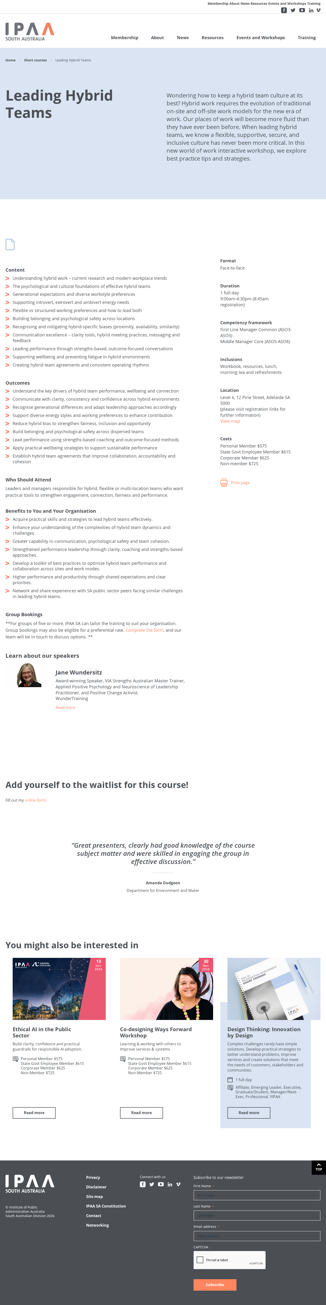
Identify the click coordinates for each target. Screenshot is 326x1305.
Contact (93, 1215)
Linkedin (311, 10)
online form (35, 800)
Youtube (302, 10)
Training (314, 3)
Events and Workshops (287, 3)
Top (318, 1169)
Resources (259, 3)
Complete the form (144, 630)
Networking (97, 1225)
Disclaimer (96, 1187)
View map (230, 421)
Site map (94, 1196)
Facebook (284, 10)
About (234, 3)
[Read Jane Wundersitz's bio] (121, 707)
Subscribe (215, 1284)
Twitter (293, 10)
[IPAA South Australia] (29, 32)
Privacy (93, 1177)
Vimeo (318, 10)
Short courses (35, 60)
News (245, 3)
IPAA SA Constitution (106, 1206)
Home (10, 60)
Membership (218, 3)
